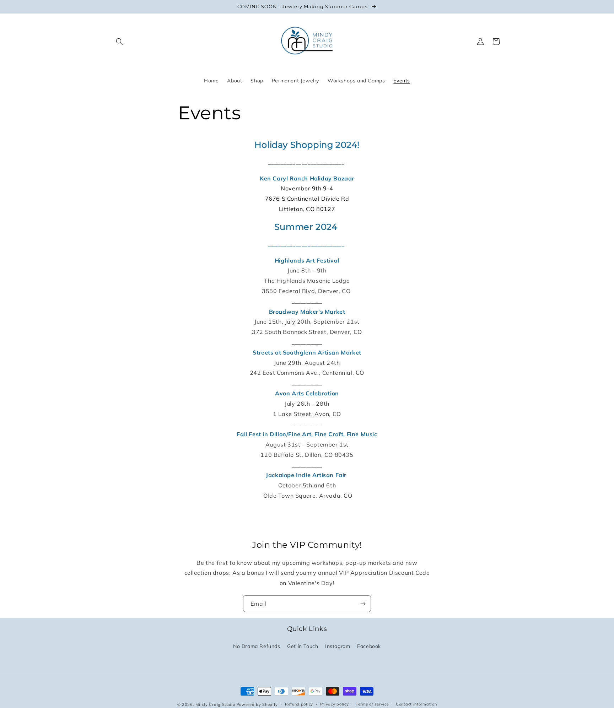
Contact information (416, 704)
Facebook (369, 646)
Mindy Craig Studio (215, 704)
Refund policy (299, 704)
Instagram (337, 646)
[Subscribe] (363, 603)
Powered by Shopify (257, 704)
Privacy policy (334, 704)
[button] (119, 41)
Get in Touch (302, 646)
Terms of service (372, 704)
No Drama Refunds (256, 646)
